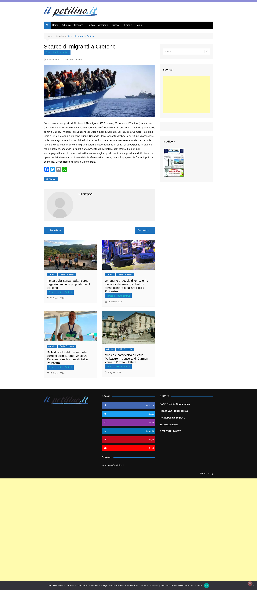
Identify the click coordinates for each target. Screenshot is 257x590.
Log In (139, 25)
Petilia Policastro (67, 275)
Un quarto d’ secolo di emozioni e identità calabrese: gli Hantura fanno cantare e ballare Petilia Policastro (127, 286)
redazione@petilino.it (113, 465)
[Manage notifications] (250, 583)
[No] (253, 585)
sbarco (52, 179)
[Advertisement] (186, 94)
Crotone (78, 59)
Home (55, 25)
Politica (91, 25)
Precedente (55, 230)
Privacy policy (206, 473)
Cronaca (78, 25)
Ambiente (103, 25)
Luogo (115, 25)
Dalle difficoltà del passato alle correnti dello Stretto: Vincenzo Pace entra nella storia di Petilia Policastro (67, 358)
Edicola (128, 25)
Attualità (66, 25)
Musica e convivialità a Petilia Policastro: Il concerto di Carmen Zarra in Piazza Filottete (126, 358)
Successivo (143, 230)
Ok (206, 585)
